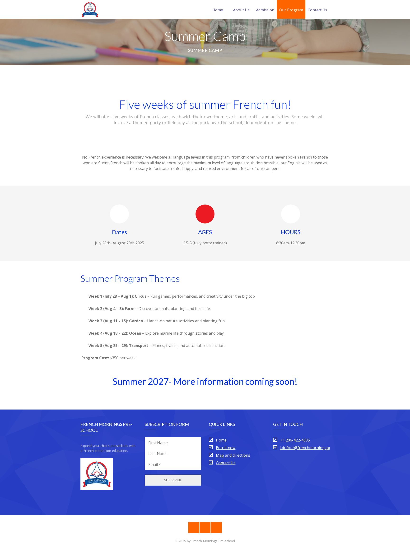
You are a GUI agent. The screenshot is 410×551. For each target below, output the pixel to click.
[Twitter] (216, 527)
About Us (241, 10)
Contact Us (317, 10)
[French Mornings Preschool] (89, 9)
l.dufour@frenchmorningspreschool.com (316, 447)
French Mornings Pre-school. (213, 541)
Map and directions (233, 455)
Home (217, 10)
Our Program (291, 10)
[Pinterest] (193, 527)
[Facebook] (205, 527)
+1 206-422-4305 (295, 440)
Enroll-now (225, 447)
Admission (265, 10)
